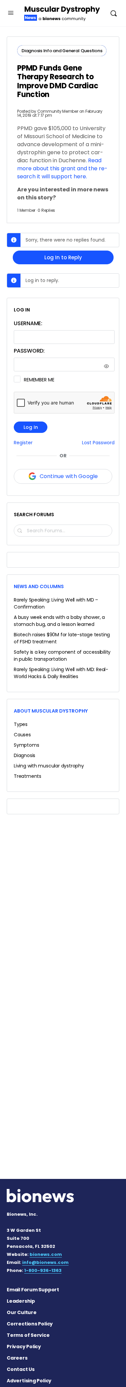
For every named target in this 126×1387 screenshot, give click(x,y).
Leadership (21, 1301)
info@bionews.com (45, 1262)
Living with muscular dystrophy (49, 765)
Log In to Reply (63, 257)
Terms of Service (28, 1335)
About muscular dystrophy (51, 711)
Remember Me (39, 379)
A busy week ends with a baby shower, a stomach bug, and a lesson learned (59, 621)
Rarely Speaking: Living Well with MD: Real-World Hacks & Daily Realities (61, 673)
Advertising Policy (29, 1380)
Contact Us (21, 1369)
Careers (17, 1358)
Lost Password (98, 443)
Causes (22, 734)
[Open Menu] (11, 13)
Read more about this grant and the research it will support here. (62, 168)
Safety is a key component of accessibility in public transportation (62, 655)
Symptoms (26, 745)
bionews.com (46, 1254)
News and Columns (39, 586)
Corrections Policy (30, 1323)
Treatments (27, 776)
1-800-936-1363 (42, 1270)
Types (21, 724)
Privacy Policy (24, 1346)
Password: (29, 350)
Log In (31, 427)
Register (23, 443)
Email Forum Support (33, 1289)
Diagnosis (24, 755)
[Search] (114, 13)
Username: (28, 323)
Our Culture (22, 1312)
